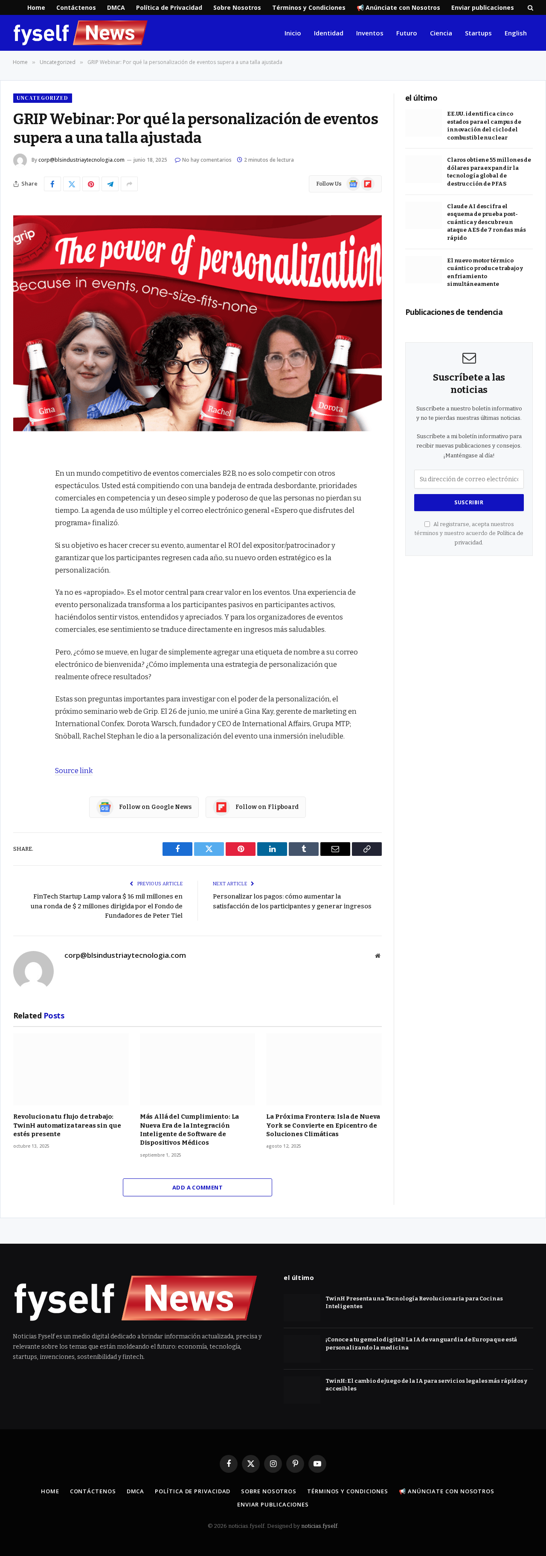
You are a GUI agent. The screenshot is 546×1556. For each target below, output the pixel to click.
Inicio (293, 33)
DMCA (116, 7)
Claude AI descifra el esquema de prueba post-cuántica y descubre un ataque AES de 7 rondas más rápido (486, 222)
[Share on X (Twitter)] (71, 184)
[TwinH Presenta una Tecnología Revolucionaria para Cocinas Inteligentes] (302, 1308)
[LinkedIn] (21, 529)
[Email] (21, 572)
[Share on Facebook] (52, 184)
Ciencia (441, 33)
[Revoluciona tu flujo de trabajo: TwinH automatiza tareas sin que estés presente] (71, 1069)
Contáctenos (76, 7)
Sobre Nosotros (237, 7)
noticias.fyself (319, 1526)
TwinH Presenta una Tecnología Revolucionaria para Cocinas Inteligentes (414, 1302)
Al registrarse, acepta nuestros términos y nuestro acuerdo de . (469, 533)
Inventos (369, 33)
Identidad (328, 33)
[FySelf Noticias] (80, 33)
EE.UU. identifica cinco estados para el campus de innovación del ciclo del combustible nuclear (484, 126)
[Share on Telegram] (110, 184)
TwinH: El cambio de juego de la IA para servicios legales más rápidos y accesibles (426, 1385)
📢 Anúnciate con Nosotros (398, 7)
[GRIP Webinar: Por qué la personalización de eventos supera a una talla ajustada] (197, 323)
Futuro (406, 33)
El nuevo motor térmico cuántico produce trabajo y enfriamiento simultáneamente (485, 272)
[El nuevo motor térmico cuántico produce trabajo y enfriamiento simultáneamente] (423, 270)
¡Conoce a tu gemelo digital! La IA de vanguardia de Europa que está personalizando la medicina (421, 1343)
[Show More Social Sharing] (129, 184)
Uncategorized (43, 98)
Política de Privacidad (169, 7)
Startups (478, 33)
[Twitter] (21, 507)
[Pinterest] (21, 550)
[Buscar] (529, 7)
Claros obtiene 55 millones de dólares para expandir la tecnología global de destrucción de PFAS (489, 172)
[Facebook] (21, 485)
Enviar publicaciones (482, 7)
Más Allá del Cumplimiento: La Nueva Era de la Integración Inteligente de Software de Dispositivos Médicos (189, 1129)
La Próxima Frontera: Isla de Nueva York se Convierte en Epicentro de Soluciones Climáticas (323, 1125)
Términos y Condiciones (309, 7)
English (516, 33)
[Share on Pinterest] (90, 184)
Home (36, 7)
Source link (74, 770)
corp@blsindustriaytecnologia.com (81, 159)
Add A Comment (197, 1187)
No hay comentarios (207, 159)
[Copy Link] (21, 594)
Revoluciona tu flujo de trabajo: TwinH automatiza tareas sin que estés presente (67, 1125)
